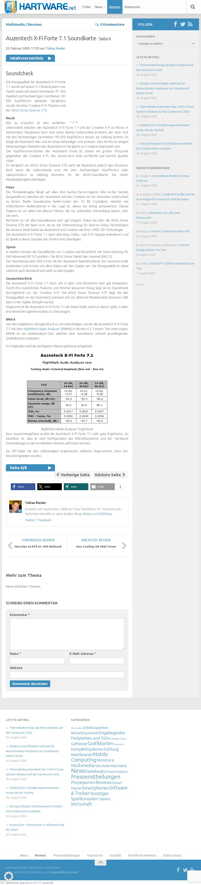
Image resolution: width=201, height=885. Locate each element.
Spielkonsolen (84, 798)
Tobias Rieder (55, 48)
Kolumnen (119, 744)
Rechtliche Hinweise (142, 855)
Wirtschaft (81, 803)
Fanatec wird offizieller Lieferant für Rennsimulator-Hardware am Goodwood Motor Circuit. (162, 88)
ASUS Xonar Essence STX (29, 110)
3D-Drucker (76, 728)
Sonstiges (99, 793)
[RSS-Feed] (190, 24)
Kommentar (20, 615)
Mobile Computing (89, 757)
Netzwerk (119, 766)
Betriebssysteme (84, 733)
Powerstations (117, 771)
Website (16, 668)
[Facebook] (175, 24)
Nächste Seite (108, 474)
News (98, 7)
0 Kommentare (112, 24)
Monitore (105, 760)
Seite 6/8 (18, 467)
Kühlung (111, 749)
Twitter (30, 520)
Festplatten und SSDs (90, 738)
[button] (23, 486)
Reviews (115, 7)
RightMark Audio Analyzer (42, 329)
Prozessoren (83, 782)
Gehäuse (79, 743)
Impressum (132, 7)
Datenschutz (172, 855)
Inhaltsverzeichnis (26, 58)
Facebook (44, 520)
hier (125, 451)
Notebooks (95, 771)
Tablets (105, 799)
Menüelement (41, 7)
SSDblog (105, 514)
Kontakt (115, 855)
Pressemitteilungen (95, 776)
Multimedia (15, 24)
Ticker (86, 7)
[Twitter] (183, 24)
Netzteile (102, 766)
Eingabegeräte (111, 733)
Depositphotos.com (64, 872)
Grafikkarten (100, 743)
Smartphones (95, 787)
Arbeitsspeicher (95, 727)
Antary (87, 514)
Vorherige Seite (75, 474)
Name (15, 653)
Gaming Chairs (118, 738)
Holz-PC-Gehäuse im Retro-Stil (170, 231)
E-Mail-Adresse (82, 653)
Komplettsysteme (87, 749)
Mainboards (81, 754)
